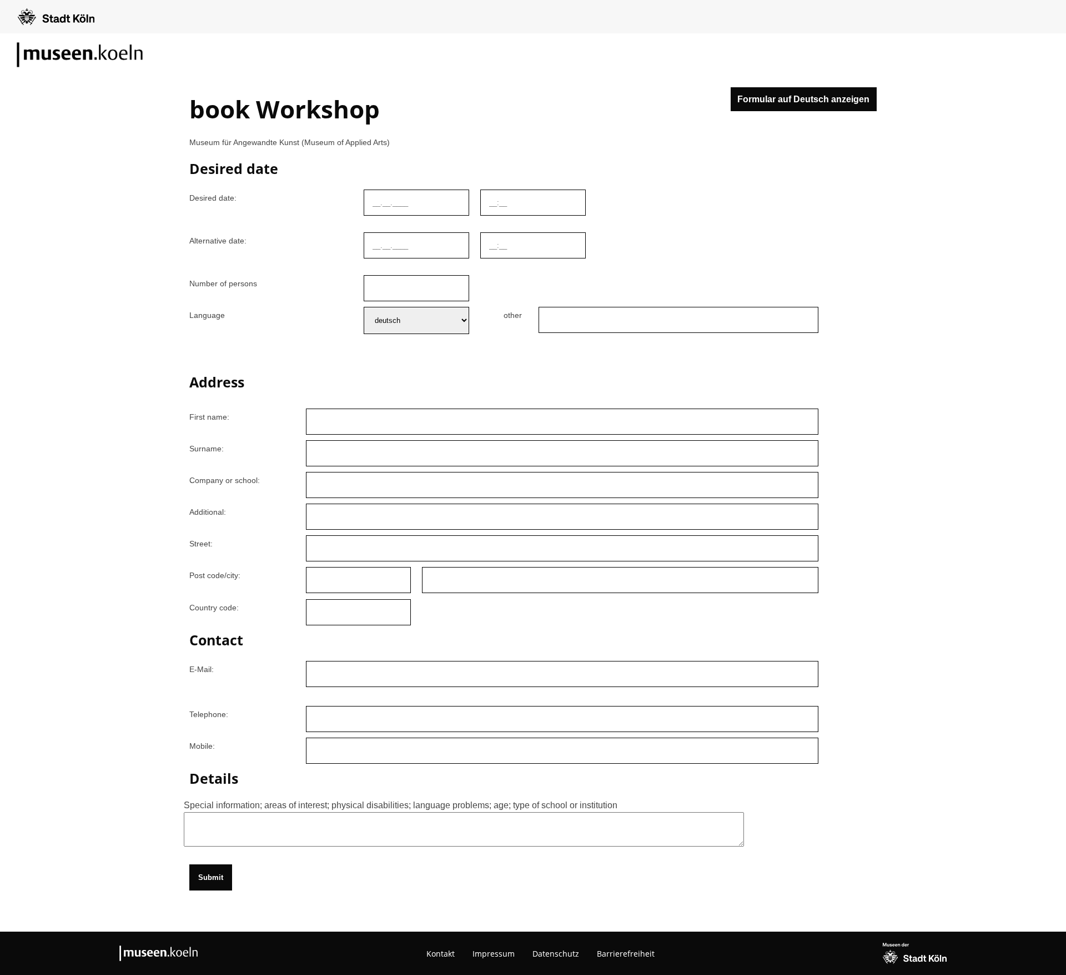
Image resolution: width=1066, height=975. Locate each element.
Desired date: (213, 197)
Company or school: (224, 480)
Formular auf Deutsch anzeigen (803, 99)
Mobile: (202, 746)
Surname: (206, 448)
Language (207, 315)
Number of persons (223, 283)
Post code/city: (214, 575)
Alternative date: (218, 240)
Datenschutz (555, 953)
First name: (209, 416)
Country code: (214, 607)
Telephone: (208, 714)
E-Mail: (201, 669)
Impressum (493, 953)
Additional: (207, 512)
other (513, 315)
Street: (201, 543)
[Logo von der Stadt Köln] (56, 16)
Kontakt (440, 953)
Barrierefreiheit (626, 953)
